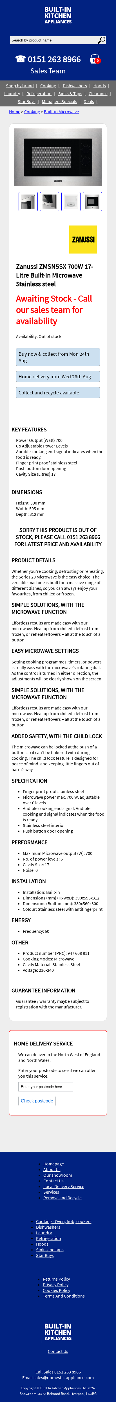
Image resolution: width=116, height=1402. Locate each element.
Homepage (53, 1164)
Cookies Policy (56, 1290)
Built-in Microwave (61, 111)
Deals (89, 101)
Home (14, 111)
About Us (52, 1169)
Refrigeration (39, 93)
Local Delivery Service (63, 1186)
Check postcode (37, 1101)
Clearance (98, 93)
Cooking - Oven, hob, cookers (64, 1221)
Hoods (99, 85)
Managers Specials (59, 101)
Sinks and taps (50, 1249)
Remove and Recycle (62, 1197)
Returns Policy (56, 1279)
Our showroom (57, 1175)
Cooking (48, 85)
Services (51, 1192)
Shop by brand (20, 85)
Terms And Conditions (64, 1296)
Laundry (12, 93)
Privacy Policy (55, 1284)
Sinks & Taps (70, 93)
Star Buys (26, 101)
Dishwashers (75, 85)
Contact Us (53, 1180)
